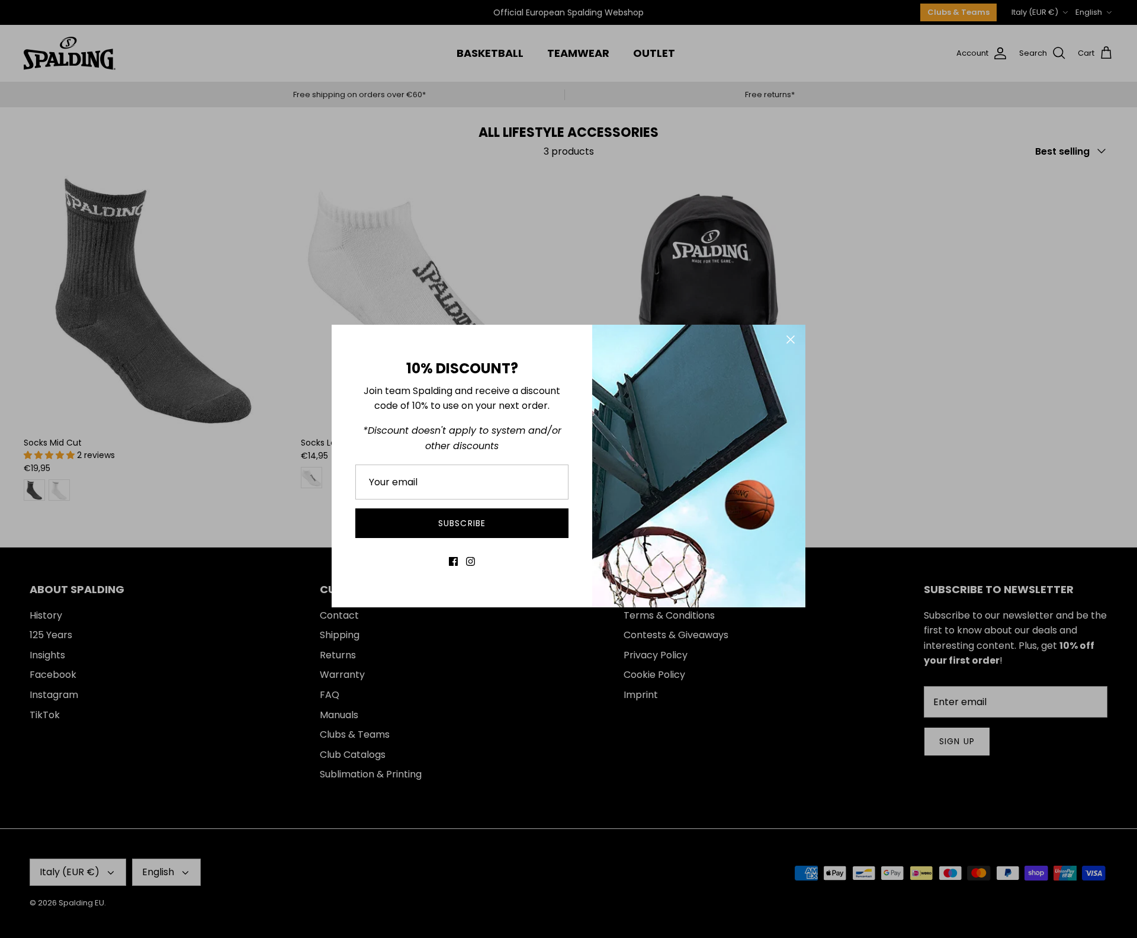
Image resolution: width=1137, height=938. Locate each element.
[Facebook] (453, 561)
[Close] (791, 339)
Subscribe (462, 523)
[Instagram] (470, 561)
